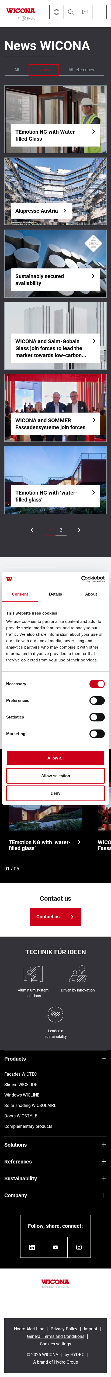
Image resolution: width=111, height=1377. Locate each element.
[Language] (56, 12)
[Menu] (99, 12)
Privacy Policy (64, 1328)
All (16, 69)
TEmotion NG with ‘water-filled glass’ (40, 845)
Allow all (55, 758)
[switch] (97, 700)
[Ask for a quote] (85, 12)
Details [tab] (55, 594)
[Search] (71, 12)
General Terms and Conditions (55, 1336)
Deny (55, 793)
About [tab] (91, 594)
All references (81, 69)
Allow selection (55, 775)
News (44, 69)
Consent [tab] (20, 594)
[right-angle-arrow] (32, 530)
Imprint (90, 1328)
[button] (50, 530)
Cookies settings (55, 1343)
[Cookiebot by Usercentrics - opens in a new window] (81, 579)
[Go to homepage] (20, 14)
